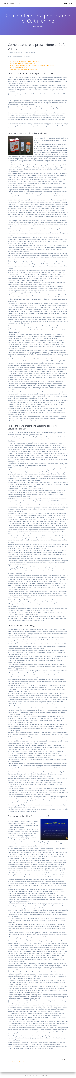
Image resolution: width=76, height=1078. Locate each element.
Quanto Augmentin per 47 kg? (19, 67)
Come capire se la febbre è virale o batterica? (23, 69)
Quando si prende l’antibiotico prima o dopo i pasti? (25, 61)
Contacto (68, 3)
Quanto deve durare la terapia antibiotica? (22, 63)
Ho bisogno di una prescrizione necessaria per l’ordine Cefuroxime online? (32, 65)
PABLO (12, 3)
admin (11, 52)
